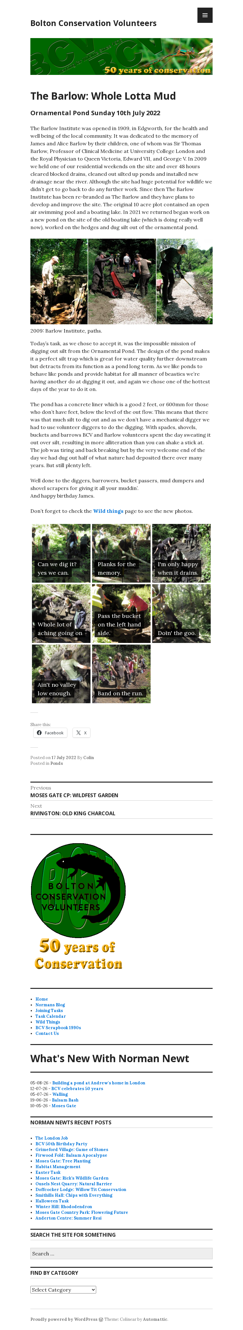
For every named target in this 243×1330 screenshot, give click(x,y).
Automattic (155, 1319)
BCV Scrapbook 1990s (58, 1027)
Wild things (109, 511)
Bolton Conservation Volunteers (93, 22)
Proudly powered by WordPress (63, 1319)
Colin (88, 757)
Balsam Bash (65, 1100)
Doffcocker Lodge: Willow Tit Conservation (80, 1189)
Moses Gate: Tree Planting (62, 1161)
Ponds (56, 763)
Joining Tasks (49, 1010)
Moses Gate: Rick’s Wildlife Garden (72, 1178)
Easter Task (47, 1172)
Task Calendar (50, 1016)
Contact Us (47, 1033)
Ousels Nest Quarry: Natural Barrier (73, 1184)
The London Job (51, 1138)
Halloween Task (52, 1201)
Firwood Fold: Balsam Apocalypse (71, 1155)
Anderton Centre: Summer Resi (68, 1218)
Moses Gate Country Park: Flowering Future (81, 1212)
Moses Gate (64, 1105)
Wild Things (47, 1022)
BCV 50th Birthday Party (61, 1144)
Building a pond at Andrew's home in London (98, 1083)
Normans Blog (50, 1005)
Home (41, 999)
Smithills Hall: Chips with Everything (73, 1195)
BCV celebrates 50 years (77, 1088)
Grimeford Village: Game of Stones (71, 1149)
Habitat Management (57, 1166)
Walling (60, 1094)
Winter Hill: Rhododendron (63, 1206)
